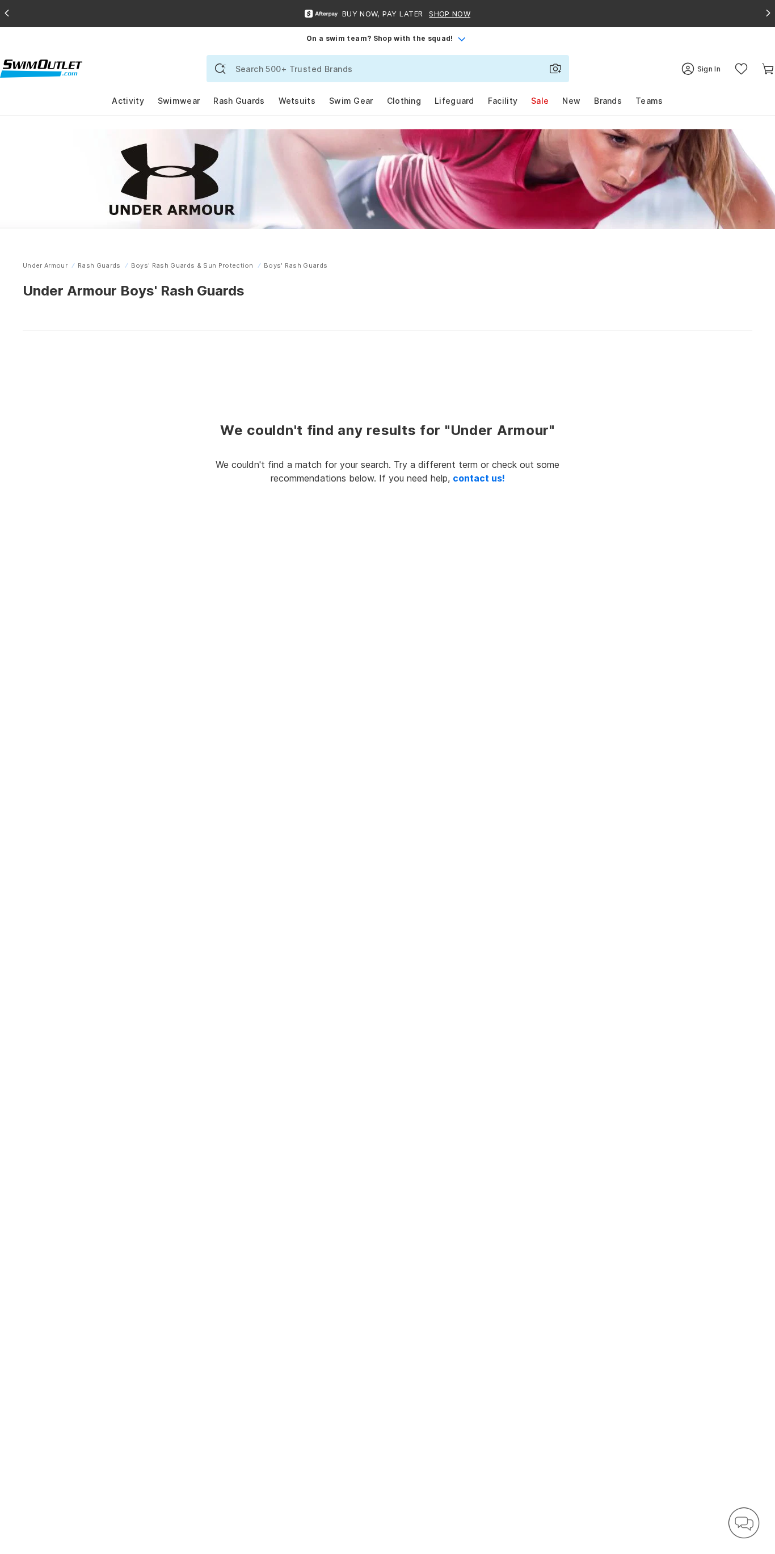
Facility (502, 100)
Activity (128, 100)
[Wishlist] (741, 69)
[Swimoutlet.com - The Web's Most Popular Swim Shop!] (41, 68)
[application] (744, 1523)
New (571, 100)
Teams (649, 100)
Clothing (404, 100)
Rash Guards (238, 100)
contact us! (479, 478)
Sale (540, 100)
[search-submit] (220, 68)
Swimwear (179, 100)
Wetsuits (297, 100)
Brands (608, 100)
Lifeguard (454, 100)
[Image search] (555, 68)
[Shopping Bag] (768, 69)
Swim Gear (351, 100)
